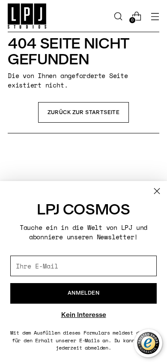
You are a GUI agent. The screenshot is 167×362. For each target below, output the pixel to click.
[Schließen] (157, 191)
